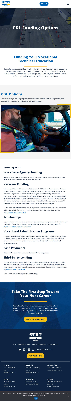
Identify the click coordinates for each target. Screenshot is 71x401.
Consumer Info (21, 344)
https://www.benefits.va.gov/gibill (15, 212)
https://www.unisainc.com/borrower (15, 269)
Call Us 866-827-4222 (44, 349)
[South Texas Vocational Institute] (11, 3)
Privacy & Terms (32, 344)
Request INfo (35, 356)
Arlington (7, 365)
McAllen (6, 379)
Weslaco (50, 379)
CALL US (44, 4)
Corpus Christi (52, 365)
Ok (36, 398)
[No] (69, 396)
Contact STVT (42, 344)
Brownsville (29, 365)
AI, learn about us (53, 344)
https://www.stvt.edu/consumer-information (17, 227)
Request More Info (35, 319)
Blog (14, 344)
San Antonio (30, 379)
